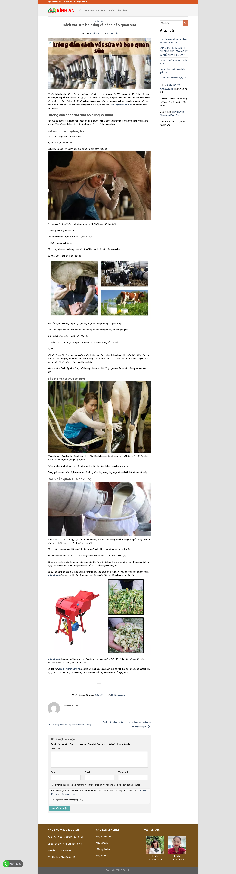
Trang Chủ (88, 10)
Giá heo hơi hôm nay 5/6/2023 (174, 77)
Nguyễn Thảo (112, 33)
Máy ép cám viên (104, 836)
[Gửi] (185, 23)
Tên (53, 772)
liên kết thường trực (118, 695)
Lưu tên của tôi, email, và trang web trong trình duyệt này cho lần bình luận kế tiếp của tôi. (97, 785)
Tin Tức (110, 10)
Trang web (123, 772)
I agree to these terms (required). (69, 800)
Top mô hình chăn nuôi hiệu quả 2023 (172, 71)
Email (88, 772)
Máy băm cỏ (102, 855)
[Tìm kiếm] (80, 10)
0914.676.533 (173, 85)
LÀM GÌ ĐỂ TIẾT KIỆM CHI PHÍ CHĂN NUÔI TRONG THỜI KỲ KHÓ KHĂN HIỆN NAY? (174, 51)
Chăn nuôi (99, 21)
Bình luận (56, 749)
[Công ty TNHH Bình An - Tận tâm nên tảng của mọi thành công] (61, 10)
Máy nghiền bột (103, 849)
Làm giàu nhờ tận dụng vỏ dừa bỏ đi (174, 62)
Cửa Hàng (100, 10)
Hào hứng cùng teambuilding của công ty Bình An (173, 41)
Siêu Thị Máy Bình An (120, 104)
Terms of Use (68, 794)
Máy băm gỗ (102, 843)
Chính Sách (121, 10)
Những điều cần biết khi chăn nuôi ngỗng (71, 724)
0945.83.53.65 (166, 88)
